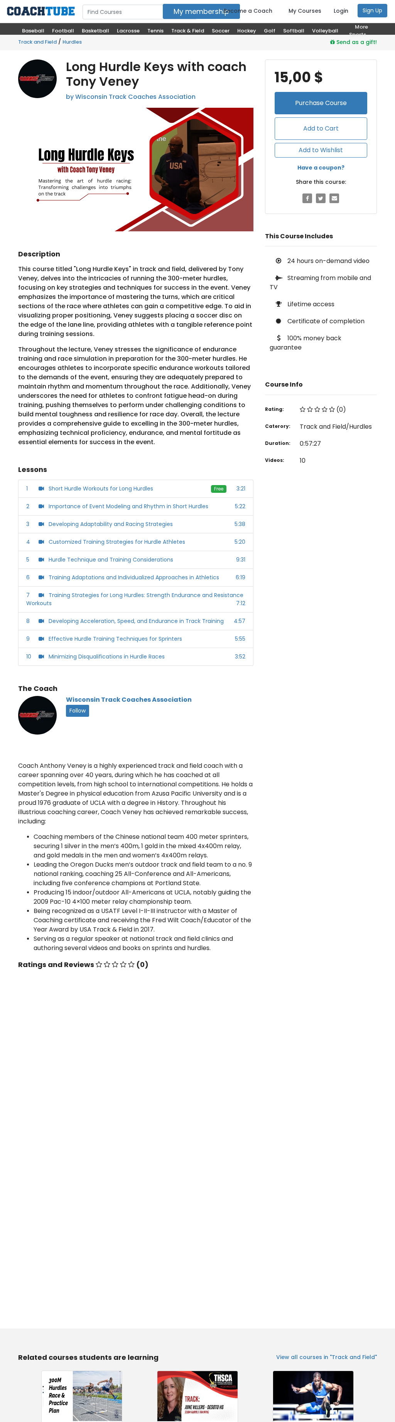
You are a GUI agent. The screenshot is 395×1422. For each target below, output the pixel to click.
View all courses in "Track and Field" (326, 1357)
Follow (77, 710)
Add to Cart (321, 128)
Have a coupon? (320, 167)
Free (218, 488)
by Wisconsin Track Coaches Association (131, 96)
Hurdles (72, 42)
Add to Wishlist (321, 150)
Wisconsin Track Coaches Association (129, 699)
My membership (201, 11)
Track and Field (37, 42)
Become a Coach (247, 11)
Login (341, 11)
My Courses (305, 11)
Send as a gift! (356, 42)
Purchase (321, 102)
